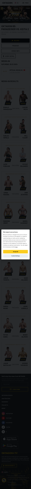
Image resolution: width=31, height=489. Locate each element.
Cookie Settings (15, 256)
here (16, 247)
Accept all (15, 251)
